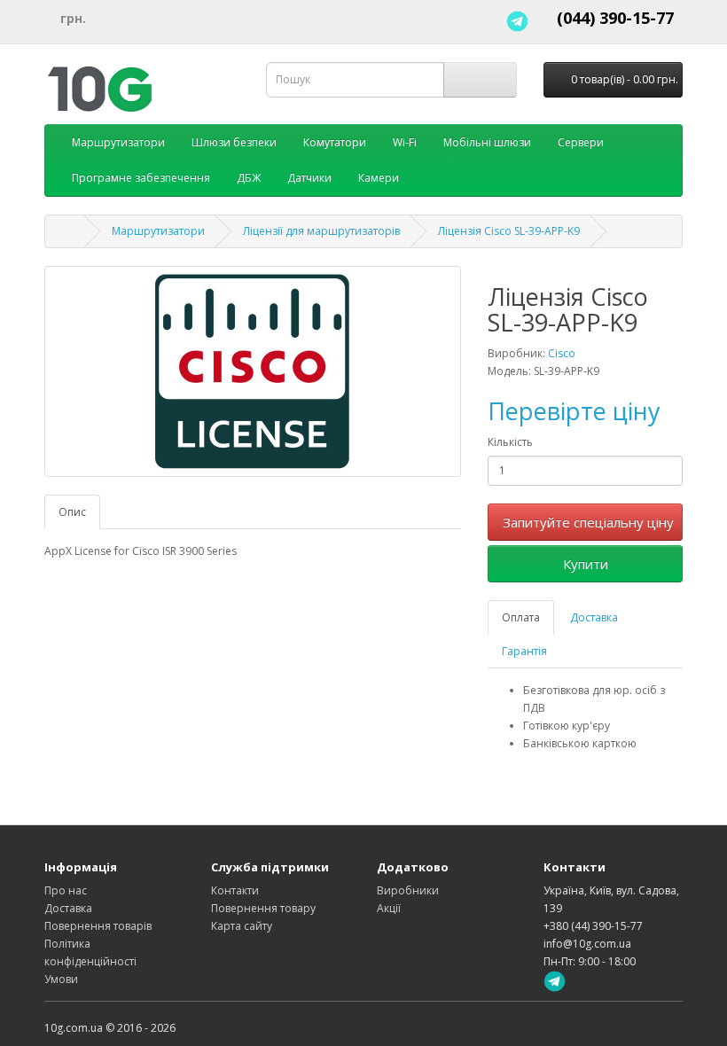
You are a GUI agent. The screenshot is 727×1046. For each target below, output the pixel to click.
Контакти (235, 890)
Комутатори (334, 142)
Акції (389, 908)
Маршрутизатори (118, 142)
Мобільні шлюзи (487, 142)
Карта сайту (241, 925)
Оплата (521, 617)
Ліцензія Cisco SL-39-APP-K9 (509, 230)
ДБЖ (249, 177)
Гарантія (524, 651)
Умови (61, 979)
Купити (585, 564)
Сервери (581, 142)
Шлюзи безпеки (234, 142)
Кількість (510, 441)
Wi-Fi (405, 142)
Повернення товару (263, 908)
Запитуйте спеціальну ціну (588, 522)
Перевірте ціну (574, 410)
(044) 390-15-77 (615, 17)
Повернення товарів (98, 925)
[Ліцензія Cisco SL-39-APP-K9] (252, 371)
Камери (378, 177)
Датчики (309, 177)
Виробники (408, 890)
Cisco (561, 353)
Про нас (65, 890)
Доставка (594, 617)
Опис (72, 511)
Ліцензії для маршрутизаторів (321, 230)
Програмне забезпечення (141, 177)
